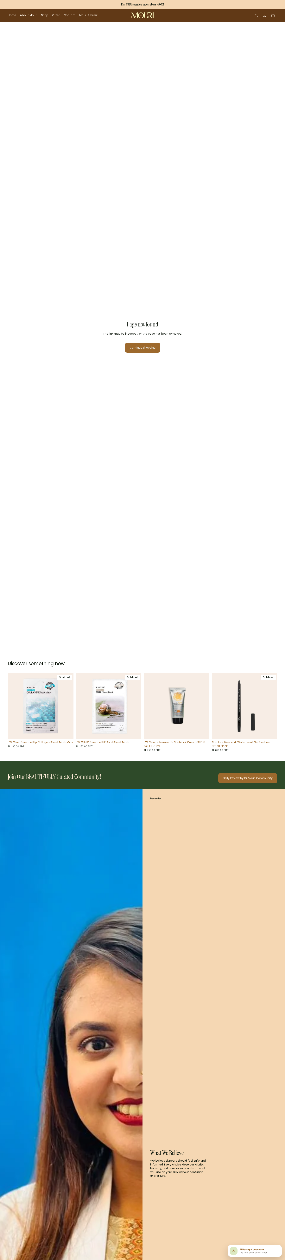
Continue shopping (142, 348)
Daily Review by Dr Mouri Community (248, 778)
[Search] (256, 15)
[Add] (203, 732)
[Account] (264, 15)
